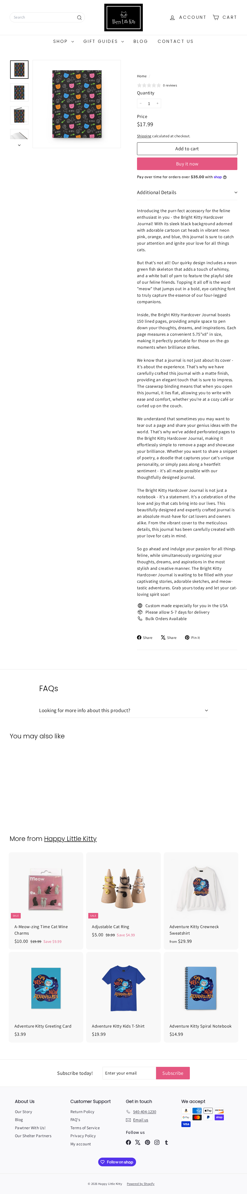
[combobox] (47, 17)
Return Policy (82, 1111)
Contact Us (176, 41)
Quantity (146, 93)
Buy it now (187, 164)
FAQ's (75, 1119)
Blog (140, 41)
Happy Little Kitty (70, 838)
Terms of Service (85, 1127)
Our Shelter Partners (33, 1135)
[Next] (19, 143)
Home (142, 75)
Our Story (23, 1111)
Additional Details (156, 192)
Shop (61, 41)
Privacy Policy (83, 1135)
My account (80, 1144)
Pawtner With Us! (30, 1127)
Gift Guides (101, 41)
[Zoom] (77, 104)
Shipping (144, 135)
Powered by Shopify (140, 1184)
